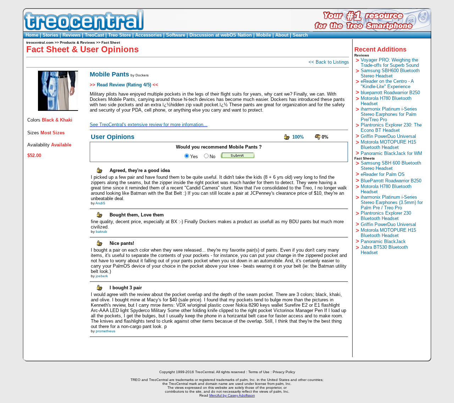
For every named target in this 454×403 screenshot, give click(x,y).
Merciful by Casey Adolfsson (232, 395)
